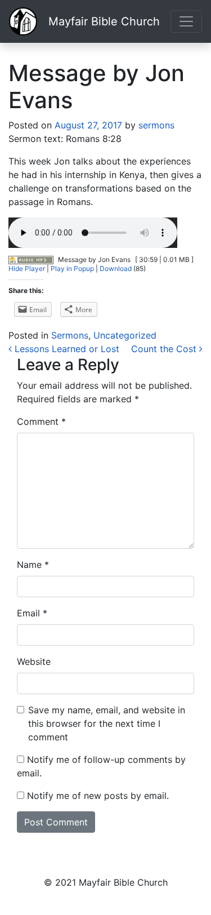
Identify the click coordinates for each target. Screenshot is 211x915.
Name (33, 564)
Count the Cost (165, 348)
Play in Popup (72, 268)
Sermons (69, 335)
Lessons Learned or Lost (65, 348)
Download (116, 268)
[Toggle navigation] (186, 21)
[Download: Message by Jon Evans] (30, 259)
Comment (41, 421)
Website (34, 661)
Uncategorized (124, 335)
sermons (155, 125)
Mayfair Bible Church (104, 21)
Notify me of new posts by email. (98, 795)
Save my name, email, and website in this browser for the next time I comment (106, 723)
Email (32, 613)
